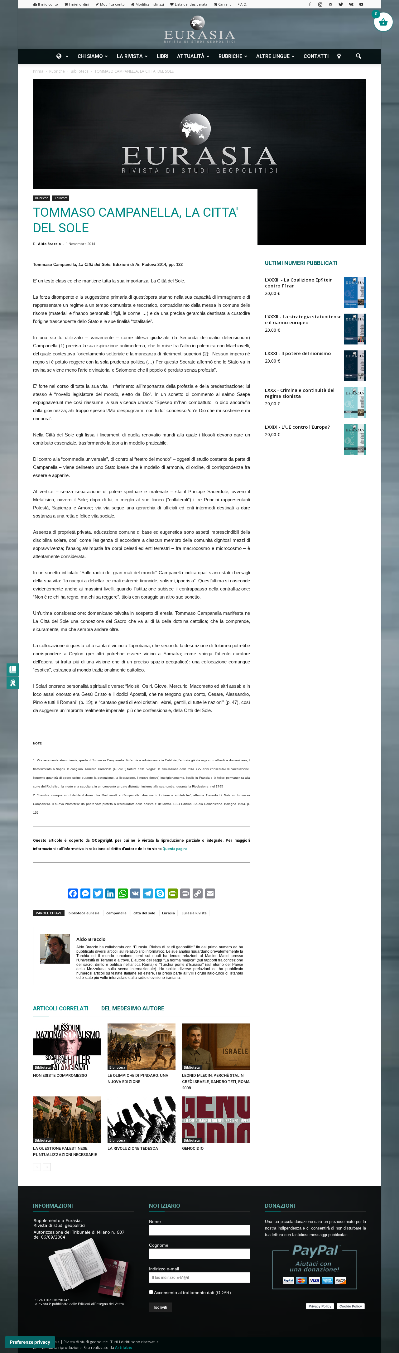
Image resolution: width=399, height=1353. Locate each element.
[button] (358, 56)
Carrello (225, 4)
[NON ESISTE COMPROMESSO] (67, 1046)
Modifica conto (112, 4)
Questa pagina (174, 849)
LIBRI (162, 56)
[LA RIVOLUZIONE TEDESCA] (141, 1119)
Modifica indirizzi (150, 4)
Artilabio (123, 1347)
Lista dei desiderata (191, 4)
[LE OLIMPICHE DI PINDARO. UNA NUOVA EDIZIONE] (141, 1046)
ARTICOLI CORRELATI (61, 1008)
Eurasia (168, 913)
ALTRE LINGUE (273, 56)
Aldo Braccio (49, 243)
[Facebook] (310, 4)
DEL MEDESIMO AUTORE (132, 1008)
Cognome (158, 1245)
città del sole (144, 913)
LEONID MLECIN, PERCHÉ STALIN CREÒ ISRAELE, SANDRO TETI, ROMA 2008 (216, 1081)
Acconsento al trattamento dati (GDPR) (192, 1292)
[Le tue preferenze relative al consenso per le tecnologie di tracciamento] (30, 1342)
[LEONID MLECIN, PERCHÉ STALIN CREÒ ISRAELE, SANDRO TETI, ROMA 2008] (216, 1046)
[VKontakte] (351, 4)
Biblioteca (60, 198)
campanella (116, 913)
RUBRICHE (230, 56)
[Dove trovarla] (340, 56)
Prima (38, 71)
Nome (155, 1221)
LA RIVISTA (130, 56)
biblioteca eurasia (84, 913)
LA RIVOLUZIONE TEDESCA (133, 1148)
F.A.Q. (242, 4)
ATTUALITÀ (190, 56)
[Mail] (330, 4)
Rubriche (41, 198)
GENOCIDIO (193, 1148)
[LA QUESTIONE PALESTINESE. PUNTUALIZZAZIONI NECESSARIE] (67, 1119)
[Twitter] (340, 4)
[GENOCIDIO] (216, 1119)
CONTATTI (316, 56)
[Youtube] (361, 4)
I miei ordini (79, 4)
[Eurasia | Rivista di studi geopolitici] (199, 29)
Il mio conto (48, 4)
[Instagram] (320, 4)
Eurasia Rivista (194, 913)
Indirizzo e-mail (164, 1268)
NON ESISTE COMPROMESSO (60, 1075)
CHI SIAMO (90, 56)
